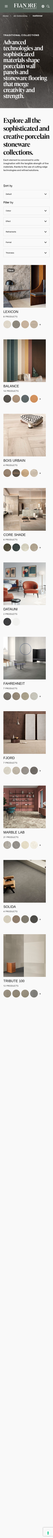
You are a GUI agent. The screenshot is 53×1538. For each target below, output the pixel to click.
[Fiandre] (25, 6)
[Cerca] (48, 6)
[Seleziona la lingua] (43, 6)
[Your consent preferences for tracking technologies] (48, 1533)
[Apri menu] (6, 6)
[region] (26, 60)
